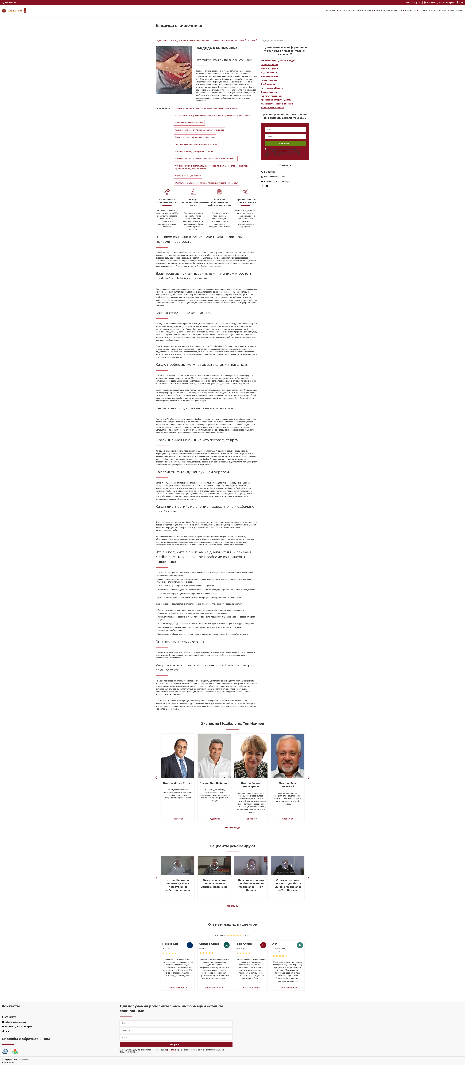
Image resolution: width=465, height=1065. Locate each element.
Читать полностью (177, 987)
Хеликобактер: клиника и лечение (277, 104)
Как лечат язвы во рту (271, 96)
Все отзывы (232, 906)
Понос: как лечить (269, 64)
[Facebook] (457, 2)
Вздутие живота (269, 72)
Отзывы (423, 10)
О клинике (329, 10)
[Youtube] (462, 2)
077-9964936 (10, 2)
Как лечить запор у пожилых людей (278, 61)
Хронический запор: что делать (276, 100)
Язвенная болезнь (269, 76)
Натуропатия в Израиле (272, 88)
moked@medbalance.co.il (274, 176)
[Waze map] (5, 1051)
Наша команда (438, 10)
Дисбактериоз (268, 84)
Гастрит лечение (269, 80)
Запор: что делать (269, 68)
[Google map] (15, 1051)
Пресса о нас (456, 10)
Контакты (410, 10)
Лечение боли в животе (272, 108)
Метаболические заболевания (355, 10)
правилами (282, 151)
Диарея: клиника (269, 92)
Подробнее (177, 818)
